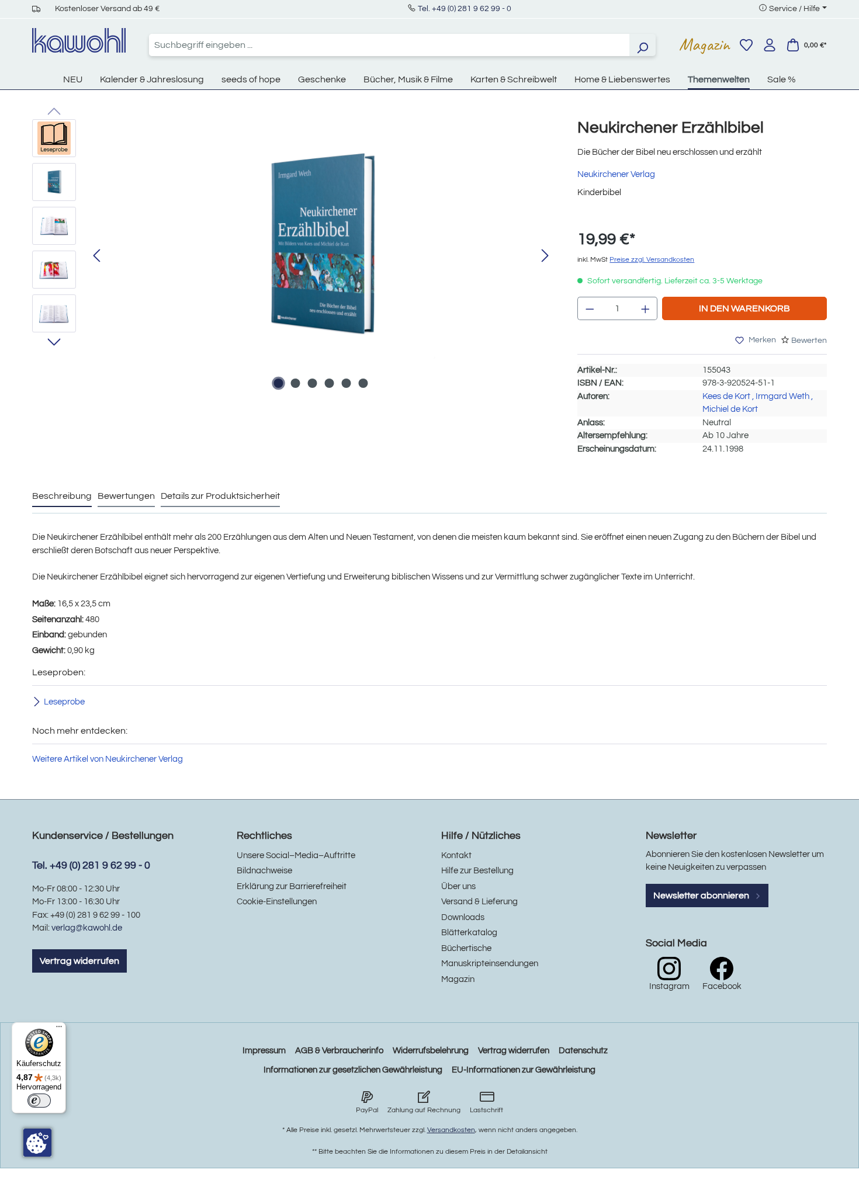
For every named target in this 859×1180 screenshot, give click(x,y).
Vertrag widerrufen (79, 961)
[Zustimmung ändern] (37, 1143)
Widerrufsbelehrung (431, 1050)
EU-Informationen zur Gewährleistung (523, 1070)
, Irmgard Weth (780, 396)
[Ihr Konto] (770, 44)
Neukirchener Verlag (616, 174)
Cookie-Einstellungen (277, 901)
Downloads (462, 917)
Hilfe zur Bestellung (477, 870)
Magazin (704, 44)
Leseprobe (64, 701)
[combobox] (389, 45)
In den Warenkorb (744, 308)
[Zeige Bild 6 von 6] (363, 383)
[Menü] (59, 1029)
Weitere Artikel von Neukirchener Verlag (107, 759)
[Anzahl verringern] (589, 308)
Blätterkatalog (469, 932)
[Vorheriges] (96, 256)
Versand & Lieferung (479, 901)
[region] (293, 256)
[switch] (39, 1101)
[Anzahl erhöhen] (645, 308)
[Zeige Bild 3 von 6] (312, 383)
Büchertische (466, 948)
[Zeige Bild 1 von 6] (278, 383)
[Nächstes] (545, 256)
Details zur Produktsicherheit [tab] (220, 496)
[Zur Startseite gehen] (79, 40)
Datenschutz (583, 1050)
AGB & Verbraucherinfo (339, 1050)
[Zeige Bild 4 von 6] (329, 383)
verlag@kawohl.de (86, 928)
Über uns (458, 886)
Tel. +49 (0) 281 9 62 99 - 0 (464, 9)
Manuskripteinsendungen (489, 963)
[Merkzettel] (746, 44)
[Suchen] (642, 45)
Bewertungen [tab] (126, 496)
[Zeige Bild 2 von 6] (295, 383)
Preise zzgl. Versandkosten (651, 259)
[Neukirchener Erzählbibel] (320, 244)
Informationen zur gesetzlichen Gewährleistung (353, 1070)
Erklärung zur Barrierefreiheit (292, 886)
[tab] (62, 496)
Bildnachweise (264, 870)
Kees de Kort (726, 396)
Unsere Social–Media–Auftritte (296, 855)
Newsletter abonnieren (702, 895)
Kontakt (456, 855)
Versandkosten (451, 1130)
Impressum (264, 1050)
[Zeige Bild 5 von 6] (346, 383)
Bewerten (809, 340)
